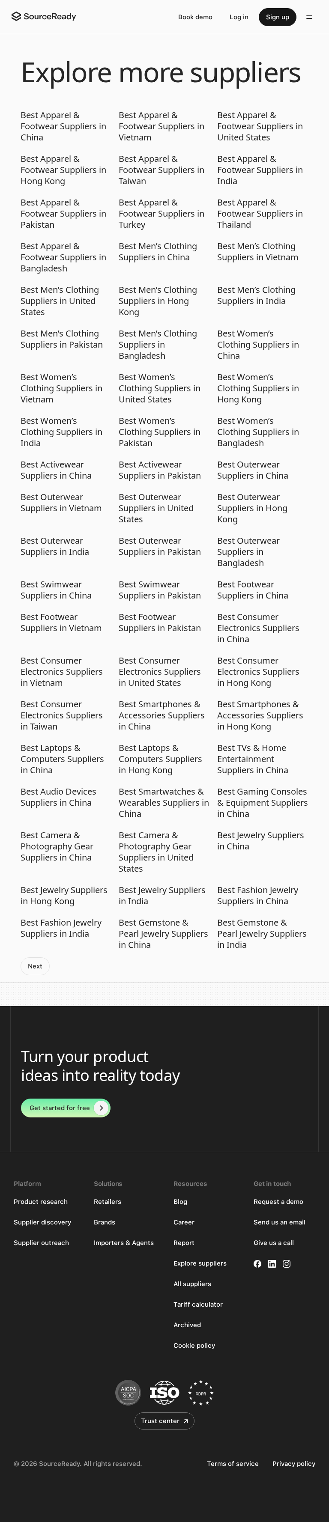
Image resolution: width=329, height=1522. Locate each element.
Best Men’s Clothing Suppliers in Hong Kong (158, 301)
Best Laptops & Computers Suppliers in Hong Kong (160, 759)
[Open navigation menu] (309, 17)
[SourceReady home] (43, 16)
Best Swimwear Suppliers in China (56, 590)
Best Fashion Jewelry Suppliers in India (61, 928)
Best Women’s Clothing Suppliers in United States (159, 388)
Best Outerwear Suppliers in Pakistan (160, 546)
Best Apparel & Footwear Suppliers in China (63, 126)
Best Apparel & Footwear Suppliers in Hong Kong (63, 170)
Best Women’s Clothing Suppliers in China (258, 344)
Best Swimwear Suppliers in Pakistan (160, 590)
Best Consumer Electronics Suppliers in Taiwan (62, 715)
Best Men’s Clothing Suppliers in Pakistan (62, 339)
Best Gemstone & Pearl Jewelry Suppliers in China (163, 933)
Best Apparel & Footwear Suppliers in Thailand (260, 213)
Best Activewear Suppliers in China (56, 470)
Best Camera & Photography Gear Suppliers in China (57, 846)
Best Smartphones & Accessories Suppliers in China (162, 715)
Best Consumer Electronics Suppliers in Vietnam (62, 671)
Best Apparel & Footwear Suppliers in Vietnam (161, 126)
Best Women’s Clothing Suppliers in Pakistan (159, 432)
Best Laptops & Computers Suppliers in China (62, 759)
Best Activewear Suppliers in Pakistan (160, 470)
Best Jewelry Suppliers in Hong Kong (64, 896)
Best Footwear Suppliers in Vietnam (61, 622)
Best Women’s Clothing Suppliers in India (61, 432)
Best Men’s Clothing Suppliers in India (256, 295)
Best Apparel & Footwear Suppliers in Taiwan (161, 170)
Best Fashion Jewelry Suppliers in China (257, 896)
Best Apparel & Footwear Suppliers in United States (260, 126)
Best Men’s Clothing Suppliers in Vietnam (258, 252)
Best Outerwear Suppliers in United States (156, 508)
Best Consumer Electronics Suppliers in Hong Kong (258, 671)
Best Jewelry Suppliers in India (162, 896)
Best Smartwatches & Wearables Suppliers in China (164, 802)
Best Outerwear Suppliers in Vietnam (61, 502)
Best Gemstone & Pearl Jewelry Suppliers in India (262, 933)
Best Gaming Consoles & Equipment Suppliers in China (262, 802)
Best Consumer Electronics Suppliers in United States (160, 671)
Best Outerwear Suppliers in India (55, 546)
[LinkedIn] (272, 1264)
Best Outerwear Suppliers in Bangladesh (248, 552)
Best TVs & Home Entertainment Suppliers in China (252, 759)
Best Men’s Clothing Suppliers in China (158, 252)
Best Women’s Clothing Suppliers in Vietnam (61, 388)
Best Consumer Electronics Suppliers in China (258, 628)
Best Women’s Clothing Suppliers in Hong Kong (258, 388)
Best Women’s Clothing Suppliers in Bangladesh (258, 432)
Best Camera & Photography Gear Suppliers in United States (156, 852)
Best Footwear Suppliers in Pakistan (160, 622)
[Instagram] (286, 1264)
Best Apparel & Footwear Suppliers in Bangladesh (63, 257)
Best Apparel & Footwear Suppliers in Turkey (161, 213)
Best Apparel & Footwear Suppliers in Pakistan (63, 213)
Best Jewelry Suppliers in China (260, 841)
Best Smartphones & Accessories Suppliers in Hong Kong (260, 715)
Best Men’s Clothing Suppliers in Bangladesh (158, 344)
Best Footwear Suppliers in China (252, 590)
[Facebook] (257, 1264)
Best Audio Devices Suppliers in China (58, 797)
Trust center (160, 1421)
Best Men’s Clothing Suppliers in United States (60, 301)
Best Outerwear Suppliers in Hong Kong (252, 508)
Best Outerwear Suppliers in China (252, 470)
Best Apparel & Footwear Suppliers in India (260, 170)
